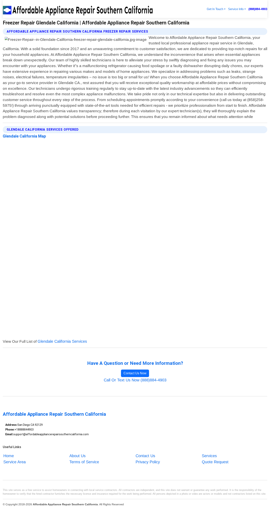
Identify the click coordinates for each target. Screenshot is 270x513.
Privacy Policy (148, 462)
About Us (77, 456)
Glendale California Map (24, 136)
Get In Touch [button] (215, 9)
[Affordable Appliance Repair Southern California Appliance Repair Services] (78, 9)
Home (8, 456)
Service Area (14, 462)
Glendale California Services (62, 341)
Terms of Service (84, 462)
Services (209, 456)
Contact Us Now (135, 373)
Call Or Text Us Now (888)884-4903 (135, 380)
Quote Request (215, 462)
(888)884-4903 (257, 9)
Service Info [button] (236, 9)
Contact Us (145, 456)
